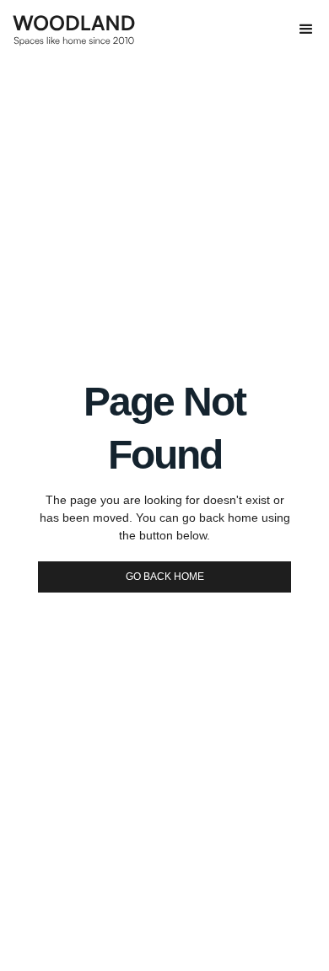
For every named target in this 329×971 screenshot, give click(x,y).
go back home (165, 576)
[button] (306, 29)
